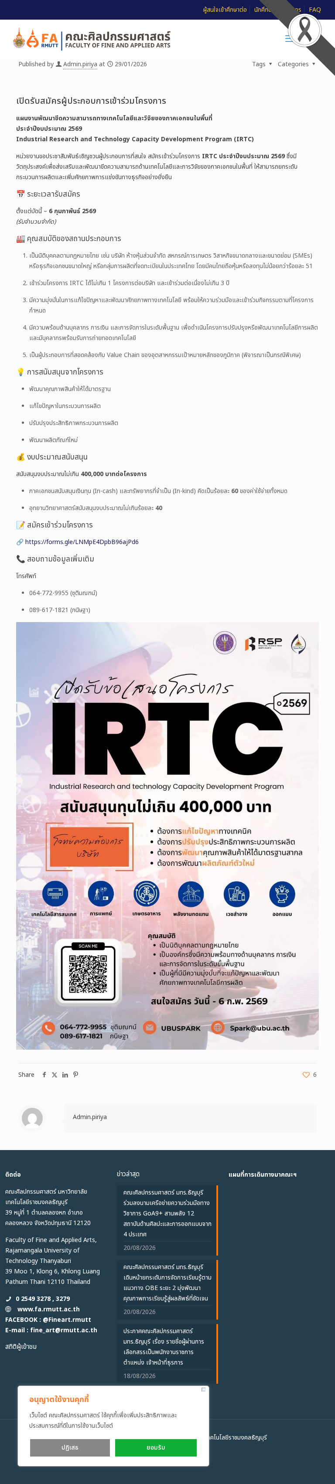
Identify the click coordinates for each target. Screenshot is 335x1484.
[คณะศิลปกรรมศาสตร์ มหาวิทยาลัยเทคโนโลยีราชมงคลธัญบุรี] (92, 39)
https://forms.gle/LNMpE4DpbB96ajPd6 (82, 542)
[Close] (203, 1390)
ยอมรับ (156, 1447)
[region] (113, 1426)
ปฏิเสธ (70, 1447)
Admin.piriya (80, 64)
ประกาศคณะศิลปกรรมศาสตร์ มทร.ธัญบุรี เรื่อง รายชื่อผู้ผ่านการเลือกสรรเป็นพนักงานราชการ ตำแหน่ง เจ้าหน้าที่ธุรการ (163, 1347)
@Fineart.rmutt (67, 1319)
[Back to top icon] (293, 1466)
